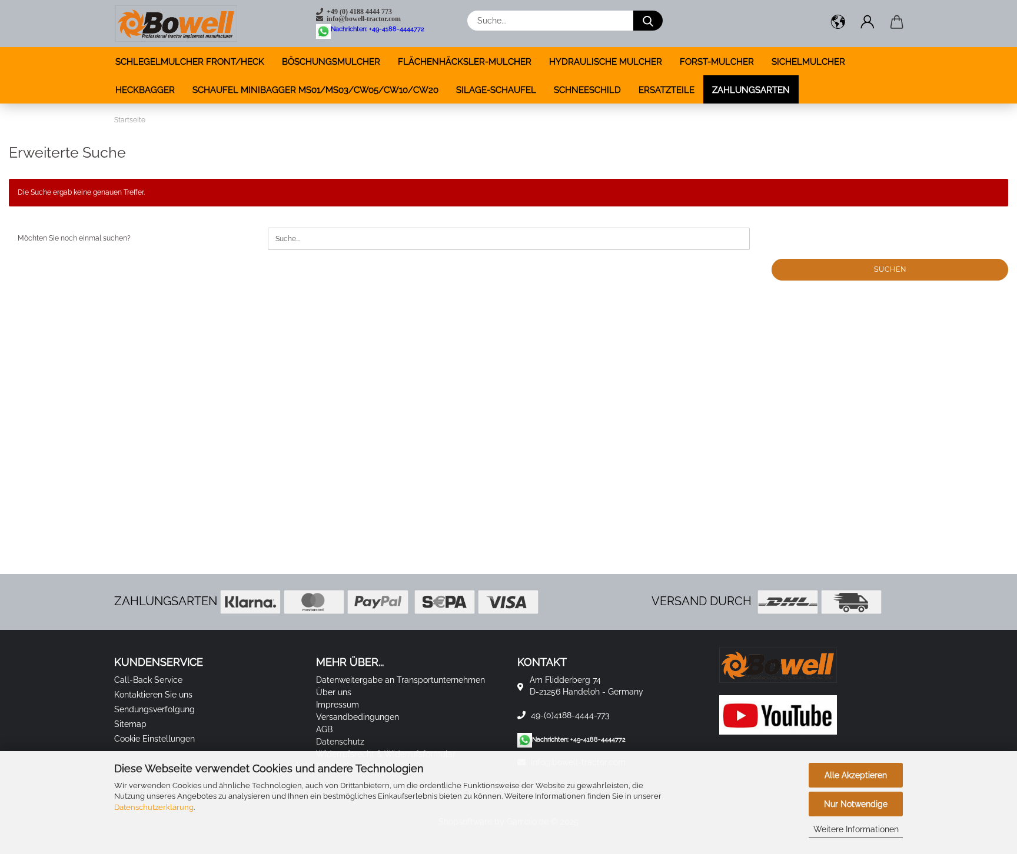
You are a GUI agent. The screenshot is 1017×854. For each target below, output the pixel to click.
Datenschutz (340, 741)
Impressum (337, 704)
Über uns (333, 692)
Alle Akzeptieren (856, 775)
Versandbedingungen (357, 717)
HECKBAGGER (145, 90)
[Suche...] (648, 21)
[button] (838, 23)
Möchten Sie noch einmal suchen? (74, 238)
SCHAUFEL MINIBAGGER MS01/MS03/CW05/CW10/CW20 (315, 90)
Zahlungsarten (751, 90)
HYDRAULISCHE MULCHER (605, 61)
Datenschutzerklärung (154, 807)
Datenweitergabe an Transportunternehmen (400, 680)
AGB (324, 729)
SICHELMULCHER (808, 61)
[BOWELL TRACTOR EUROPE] (176, 23)
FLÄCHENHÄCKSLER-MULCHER (464, 61)
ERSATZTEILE (666, 90)
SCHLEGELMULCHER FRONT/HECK (189, 61)
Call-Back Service (148, 680)
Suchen (890, 269)
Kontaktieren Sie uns (153, 694)
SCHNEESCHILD (587, 90)
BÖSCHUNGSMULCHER (331, 61)
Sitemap (130, 724)
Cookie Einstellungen (154, 738)
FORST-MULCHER (717, 61)
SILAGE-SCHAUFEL (496, 90)
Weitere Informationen (856, 829)
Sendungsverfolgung (154, 709)
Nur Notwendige (856, 804)
